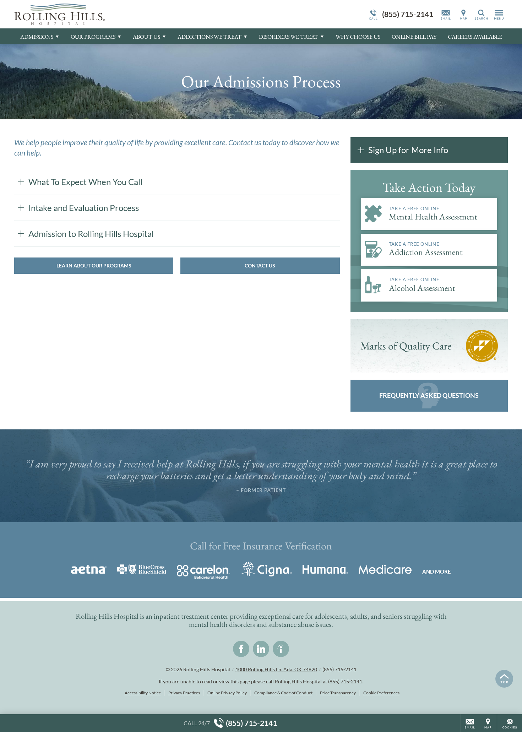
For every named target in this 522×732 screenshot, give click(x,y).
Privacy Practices (184, 692)
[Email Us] (446, 14)
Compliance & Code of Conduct (283, 692)
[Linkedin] (261, 649)
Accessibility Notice (143, 692)
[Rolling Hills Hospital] (120, 14)
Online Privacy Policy (227, 692)
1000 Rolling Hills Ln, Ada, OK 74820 (276, 669)
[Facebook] (241, 649)
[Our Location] (463, 14)
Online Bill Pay (414, 36)
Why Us (358, 36)
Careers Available (475, 36)
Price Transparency (338, 692)
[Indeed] (281, 649)
